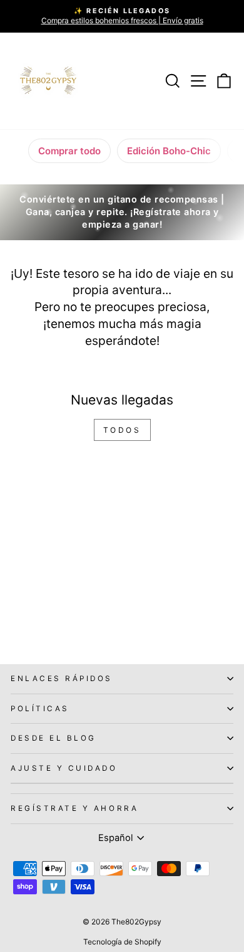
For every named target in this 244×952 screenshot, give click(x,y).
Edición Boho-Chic (169, 151)
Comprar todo (69, 151)
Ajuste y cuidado (64, 768)
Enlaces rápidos (62, 678)
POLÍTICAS (40, 708)
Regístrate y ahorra (74, 808)
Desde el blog (53, 738)
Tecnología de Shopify (122, 941)
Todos (122, 430)
